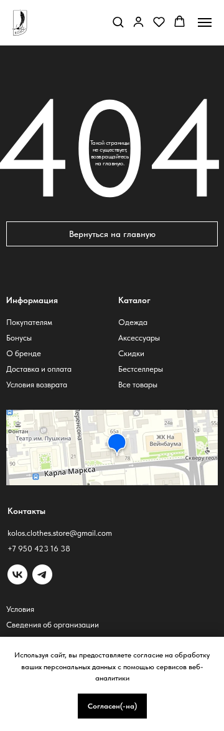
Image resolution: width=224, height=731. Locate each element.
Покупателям (29, 322)
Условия (20, 609)
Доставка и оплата (39, 369)
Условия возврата (36, 384)
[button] (118, 21)
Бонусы (19, 337)
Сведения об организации (52, 624)
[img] (42, 574)
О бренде (23, 353)
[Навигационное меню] (205, 22)
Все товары (137, 384)
